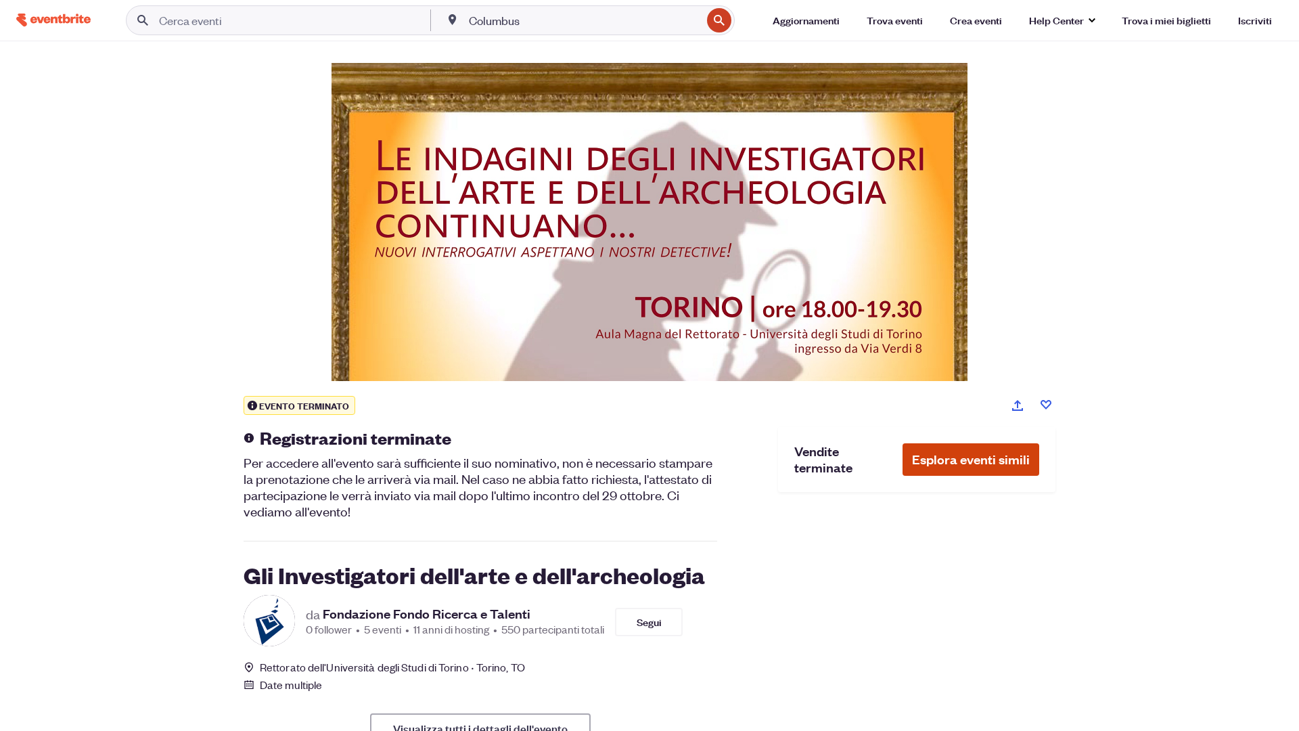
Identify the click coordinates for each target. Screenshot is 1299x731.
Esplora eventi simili (971, 459)
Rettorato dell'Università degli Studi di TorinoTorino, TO (392, 667)
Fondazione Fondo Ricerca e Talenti (426, 614)
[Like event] (1045, 404)
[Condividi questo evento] (1017, 405)
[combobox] (584, 20)
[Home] (53, 20)
